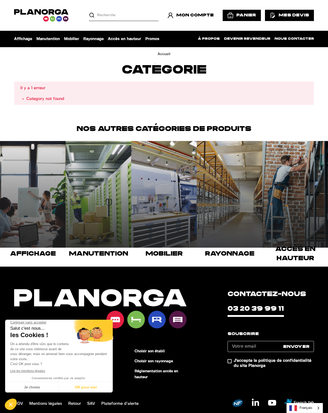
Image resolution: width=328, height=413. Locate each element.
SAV (91, 404)
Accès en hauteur (124, 39)
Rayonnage (93, 39)
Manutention (48, 39)
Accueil (164, 54)
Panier (246, 15)
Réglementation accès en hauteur (156, 374)
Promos (152, 39)
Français (306, 408)
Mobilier (71, 39)
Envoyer (296, 347)
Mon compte (195, 15)
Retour (74, 404)
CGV (18, 404)
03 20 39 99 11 (256, 309)
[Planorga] (41, 15)
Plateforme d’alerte (120, 404)
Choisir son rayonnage (154, 361)
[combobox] (304, 408)
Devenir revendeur (247, 39)
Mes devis (294, 15)
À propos (209, 39)
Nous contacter (294, 39)
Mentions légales (45, 404)
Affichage (23, 39)
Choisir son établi (150, 351)
